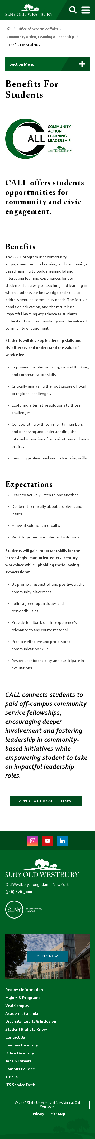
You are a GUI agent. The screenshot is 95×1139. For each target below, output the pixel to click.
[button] (47, 64)
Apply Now (47, 956)
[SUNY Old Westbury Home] (29, 10)
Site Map (58, 1114)
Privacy (38, 1114)
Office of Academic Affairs (37, 29)
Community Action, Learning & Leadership (40, 37)
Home (8, 29)
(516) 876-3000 (18, 892)
